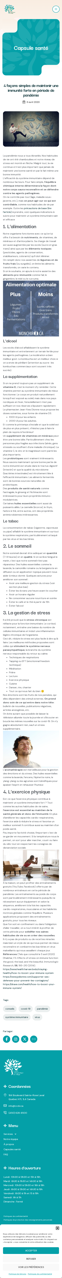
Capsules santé (12, 1149)
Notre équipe (11, 1139)
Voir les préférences (31, 1267)
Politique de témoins (17, 1274)
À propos (9, 1144)
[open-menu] (56, 9)
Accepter (31, 1250)
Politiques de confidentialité (40, 1274)
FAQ (6, 1154)
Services (8, 1134)
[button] (57, 1228)
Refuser (31, 1258)
